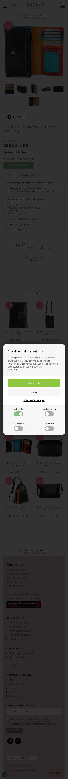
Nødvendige (18, 409)
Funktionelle (18, 424)
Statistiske (49, 424)
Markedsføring (49, 409)
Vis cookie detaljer (34, 400)
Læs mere (13, 369)
